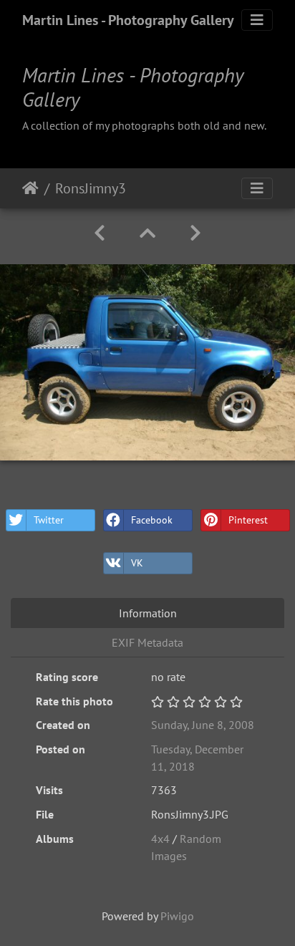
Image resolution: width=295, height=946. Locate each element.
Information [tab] (148, 613)
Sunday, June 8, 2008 (202, 725)
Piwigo (177, 916)
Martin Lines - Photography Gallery (128, 20)
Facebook (152, 519)
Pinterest (248, 519)
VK (137, 562)
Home (30, 188)
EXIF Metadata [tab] (147, 642)
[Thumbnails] (147, 233)
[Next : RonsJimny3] (195, 233)
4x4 (162, 838)
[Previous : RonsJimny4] (99, 233)
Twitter (49, 519)
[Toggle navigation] (257, 20)
